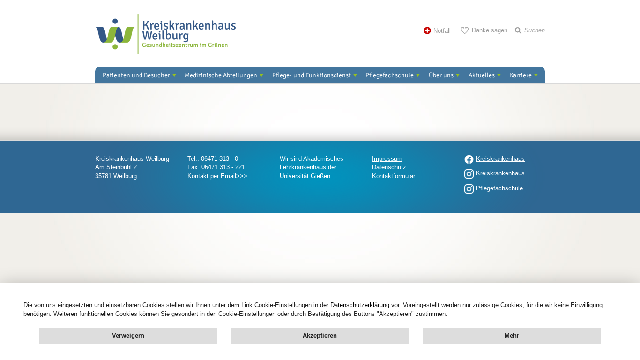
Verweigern (128, 335)
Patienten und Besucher (136, 75)
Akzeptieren (320, 335)
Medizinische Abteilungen (221, 75)
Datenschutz (389, 167)
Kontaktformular (393, 176)
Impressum (387, 158)
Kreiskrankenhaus (500, 158)
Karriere (520, 75)
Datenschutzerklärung (359, 304)
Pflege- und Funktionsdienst (311, 75)
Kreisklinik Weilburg (165, 34)
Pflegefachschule (389, 75)
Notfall (442, 30)
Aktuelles (482, 75)
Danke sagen (489, 30)
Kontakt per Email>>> (217, 176)
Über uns (441, 75)
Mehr (512, 335)
